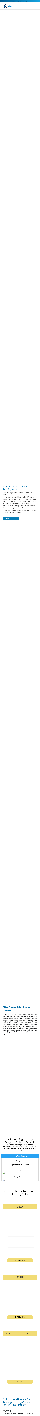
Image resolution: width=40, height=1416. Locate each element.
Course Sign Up (16, 1)
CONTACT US (20, 1382)
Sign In (25, 1)
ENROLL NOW (11, 518)
